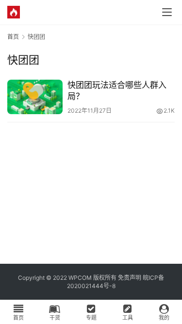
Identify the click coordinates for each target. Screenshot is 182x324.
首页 (13, 36)
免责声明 (129, 277)
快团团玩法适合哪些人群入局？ (116, 90)
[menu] (167, 12)
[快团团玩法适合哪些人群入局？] (35, 97)
